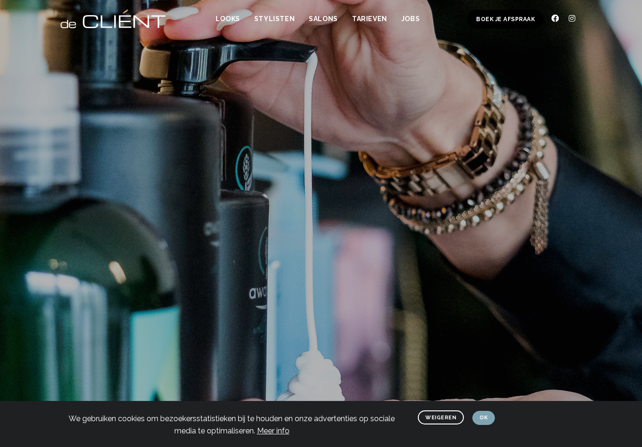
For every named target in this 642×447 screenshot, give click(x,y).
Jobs (410, 19)
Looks (228, 19)
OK (483, 418)
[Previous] (18, 231)
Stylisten (274, 19)
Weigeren (440, 418)
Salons (323, 19)
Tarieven (369, 19)
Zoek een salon (277, 277)
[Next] (623, 231)
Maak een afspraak (359, 282)
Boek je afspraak (505, 19)
